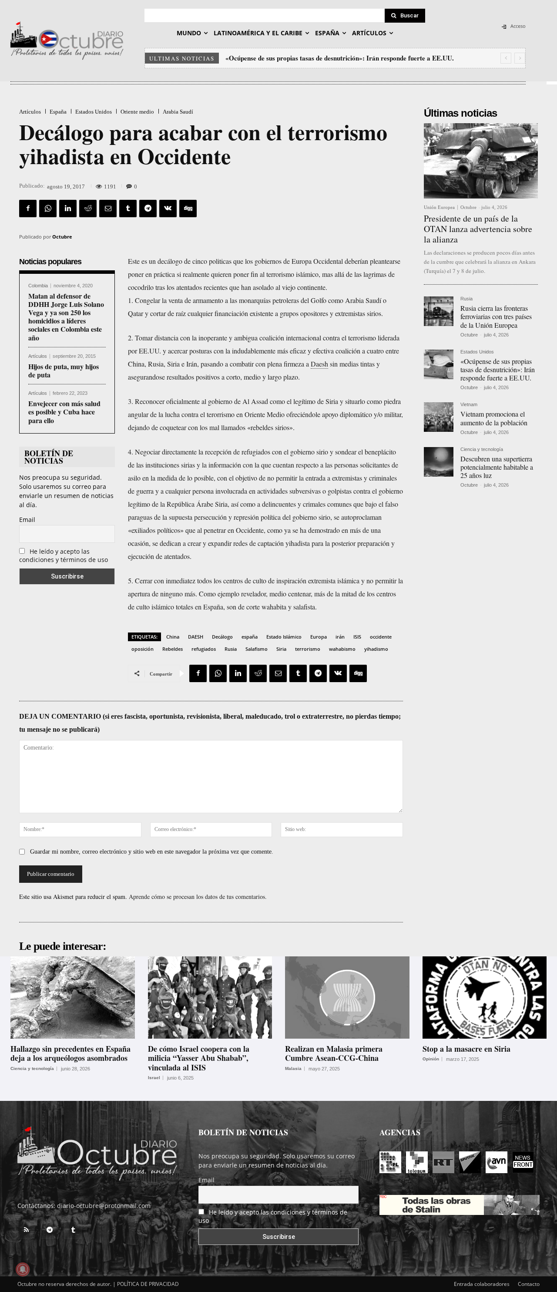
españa (250, 636)
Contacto (529, 1284)
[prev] (505, 58)
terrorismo (307, 649)
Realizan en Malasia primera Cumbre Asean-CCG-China (334, 1053)
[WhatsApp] (48, 208)
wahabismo (342, 649)
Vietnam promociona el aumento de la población (294, 58)
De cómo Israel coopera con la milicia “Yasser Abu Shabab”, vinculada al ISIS (198, 1058)
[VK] (168, 208)
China (172, 636)
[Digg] (188, 208)
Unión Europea (439, 207)
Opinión (431, 1059)
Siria (281, 649)
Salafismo (256, 649)
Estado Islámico (284, 636)
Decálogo (222, 636)
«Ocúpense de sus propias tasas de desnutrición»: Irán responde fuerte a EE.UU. (497, 369)
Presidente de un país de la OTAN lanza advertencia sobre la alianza (478, 228)
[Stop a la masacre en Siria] (485, 997)
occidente (381, 636)
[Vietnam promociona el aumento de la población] (438, 417)
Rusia (231, 649)
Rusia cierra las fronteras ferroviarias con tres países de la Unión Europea (496, 316)
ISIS (357, 636)
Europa (318, 636)
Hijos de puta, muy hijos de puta (63, 370)
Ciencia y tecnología (481, 449)
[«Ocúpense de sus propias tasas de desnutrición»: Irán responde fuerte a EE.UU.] (438, 364)
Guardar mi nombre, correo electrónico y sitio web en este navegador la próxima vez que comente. (151, 851)
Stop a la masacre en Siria (466, 1048)
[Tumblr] (128, 208)
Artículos (30, 111)
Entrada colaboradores (482, 1284)
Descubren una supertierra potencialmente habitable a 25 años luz (496, 467)
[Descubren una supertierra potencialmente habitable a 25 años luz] (438, 462)
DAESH (195, 636)
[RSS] (26, 1230)
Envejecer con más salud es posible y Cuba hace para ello (64, 411)
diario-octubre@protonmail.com (104, 1205)
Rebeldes (172, 649)
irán (340, 636)
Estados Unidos (93, 111)
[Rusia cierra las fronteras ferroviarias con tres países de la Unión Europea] (438, 311)
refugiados (203, 649)
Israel (154, 1078)
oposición (142, 649)
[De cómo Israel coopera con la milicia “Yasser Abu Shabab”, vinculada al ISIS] (210, 997)
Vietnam (468, 404)
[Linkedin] (68, 208)
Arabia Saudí (178, 111)
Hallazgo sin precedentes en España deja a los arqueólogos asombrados (70, 1053)
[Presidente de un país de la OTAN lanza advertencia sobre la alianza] (481, 161)
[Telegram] (148, 208)
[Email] (108, 208)
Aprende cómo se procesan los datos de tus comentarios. (198, 896)
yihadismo (376, 649)
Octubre (62, 236)
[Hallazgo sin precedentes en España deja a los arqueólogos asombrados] (72, 997)
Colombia (38, 285)
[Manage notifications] (23, 1269)
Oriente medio (137, 111)
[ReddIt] (88, 208)
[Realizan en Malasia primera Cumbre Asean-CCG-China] (347, 997)
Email (27, 519)
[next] (519, 58)
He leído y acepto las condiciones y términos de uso (63, 555)
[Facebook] (28, 208)
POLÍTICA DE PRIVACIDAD (148, 1284)
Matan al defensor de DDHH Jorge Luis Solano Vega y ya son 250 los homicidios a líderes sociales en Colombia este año (66, 317)
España (58, 111)
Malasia (293, 1069)
